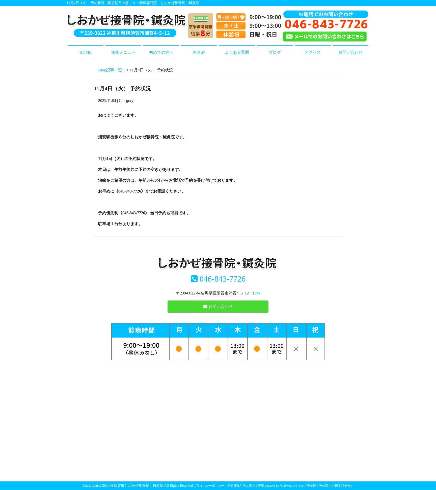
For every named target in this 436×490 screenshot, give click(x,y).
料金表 (199, 52)
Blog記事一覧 (110, 70)
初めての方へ (161, 52)
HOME (85, 52)
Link (256, 293)
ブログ (275, 52)
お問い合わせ (350, 52)
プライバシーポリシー (209, 485)
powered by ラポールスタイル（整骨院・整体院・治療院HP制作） (309, 485)
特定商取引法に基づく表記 (246, 485)
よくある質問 (237, 52)
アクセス (313, 52)
